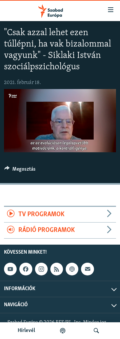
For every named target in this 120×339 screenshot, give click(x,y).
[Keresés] (96, 330)
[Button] (20, 170)
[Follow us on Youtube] (10, 269)
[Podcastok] (63, 330)
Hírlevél (26, 330)
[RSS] (56, 269)
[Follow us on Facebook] (25, 269)
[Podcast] (72, 269)
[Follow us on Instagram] (41, 269)
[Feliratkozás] (87, 269)
